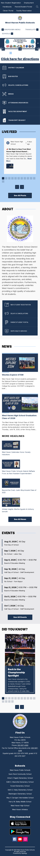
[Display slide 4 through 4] (12, 178)
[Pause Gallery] (20, 49)
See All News (20, 519)
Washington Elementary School (20, 794)
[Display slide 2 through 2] (6, 178)
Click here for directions (20, 59)
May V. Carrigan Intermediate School (20, 798)
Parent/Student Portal (23, 7)
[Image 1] (7, 53)
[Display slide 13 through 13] (6, 701)
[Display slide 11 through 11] (34, 178)
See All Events (20, 617)
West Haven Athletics (20, 809)
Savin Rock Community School (20, 774)
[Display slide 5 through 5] (15, 178)
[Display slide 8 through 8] (25, 178)
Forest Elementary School (20, 786)
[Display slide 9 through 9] (28, 178)
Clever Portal (8, 11)
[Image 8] (29, 53)
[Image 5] (20, 53)
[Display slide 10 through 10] (31, 178)
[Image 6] (23, 53)
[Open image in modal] (9, 166)
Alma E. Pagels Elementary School (20, 778)
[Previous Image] (3, 49)
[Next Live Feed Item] (22, 187)
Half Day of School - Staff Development (19, 572)
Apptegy (24, 853)
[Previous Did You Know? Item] (17, 707)
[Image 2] (11, 53)
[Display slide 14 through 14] (9, 701)
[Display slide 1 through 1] (3, 178)
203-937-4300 (22, 745)
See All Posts (20, 195)
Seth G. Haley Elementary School (20, 790)
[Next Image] (36, 49)
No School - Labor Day (13, 554)
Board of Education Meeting (14, 563)
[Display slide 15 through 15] (12, 701)
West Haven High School (20, 806)
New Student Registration (11, 3)
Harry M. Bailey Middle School (20, 802)
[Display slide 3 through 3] (9, 178)
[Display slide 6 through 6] (18, 178)
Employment (29, 3)
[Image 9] (32, 53)
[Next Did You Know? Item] (22, 707)
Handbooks (7, 7)
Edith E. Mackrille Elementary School (20, 782)
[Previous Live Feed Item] (17, 187)
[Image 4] (17, 53)
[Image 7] (26, 53)
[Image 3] (14, 53)
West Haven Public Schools (20, 770)
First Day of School (11, 545)
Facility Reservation (24, 11)
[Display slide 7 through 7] (22, 178)
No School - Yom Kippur (13, 581)
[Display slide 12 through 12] (3, 181)
